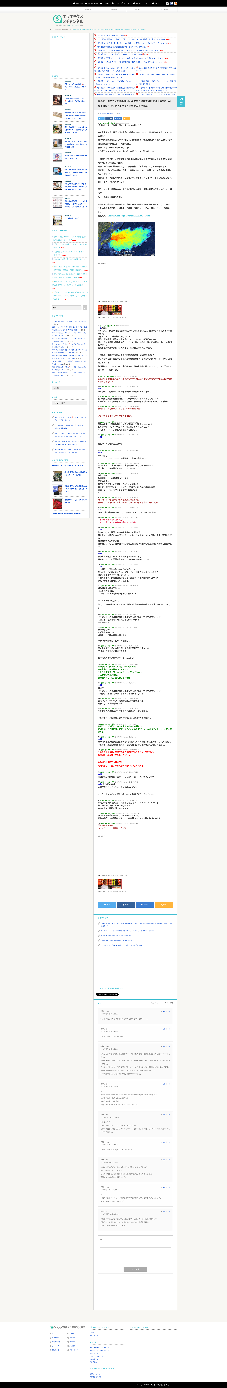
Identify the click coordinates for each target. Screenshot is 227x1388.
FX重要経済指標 (92, 3)
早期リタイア (74, 1350)
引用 (169, 1011)
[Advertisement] (134, 20)
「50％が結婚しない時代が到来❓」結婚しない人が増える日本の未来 (75, 101)
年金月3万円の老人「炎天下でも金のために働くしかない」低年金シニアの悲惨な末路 (76, 144)
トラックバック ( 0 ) (155, 1003)
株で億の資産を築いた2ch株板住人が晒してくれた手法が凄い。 (123, 945)
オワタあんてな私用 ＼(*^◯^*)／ (101, 1350)
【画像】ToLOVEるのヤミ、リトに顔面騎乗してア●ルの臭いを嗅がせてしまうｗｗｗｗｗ (130, 62)
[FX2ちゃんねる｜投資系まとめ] (68, 20)
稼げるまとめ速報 (95, 1377)
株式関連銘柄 (56, 1342)
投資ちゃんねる (95, 1374)
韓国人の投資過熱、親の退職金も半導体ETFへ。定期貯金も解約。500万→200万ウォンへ (76, 172)
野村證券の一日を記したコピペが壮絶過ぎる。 (117, 935)
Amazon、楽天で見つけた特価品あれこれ (69, 259)
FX (62, 9)
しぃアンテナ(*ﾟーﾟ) (96, 1356)
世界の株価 (79, 3)
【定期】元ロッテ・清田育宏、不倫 (110, 35)
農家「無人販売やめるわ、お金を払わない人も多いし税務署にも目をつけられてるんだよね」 (76, 129)
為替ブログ (158, 3)
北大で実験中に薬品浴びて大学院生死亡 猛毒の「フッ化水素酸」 (122, 47)
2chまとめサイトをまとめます (99, 1348)
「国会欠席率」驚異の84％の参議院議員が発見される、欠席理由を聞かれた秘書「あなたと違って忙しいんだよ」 (76, 188)
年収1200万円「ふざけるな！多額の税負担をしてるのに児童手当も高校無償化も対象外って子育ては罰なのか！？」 (136, 925)
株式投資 (88, 9)
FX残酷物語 (55, 1337)
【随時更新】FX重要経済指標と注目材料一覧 (116, 940)
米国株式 (72, 1342)
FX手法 (72, 1333)
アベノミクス (139, 9)
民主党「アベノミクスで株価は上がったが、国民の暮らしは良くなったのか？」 (128, 931)
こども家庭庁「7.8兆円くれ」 (74, 218)
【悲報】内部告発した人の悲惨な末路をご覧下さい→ (69, 321)
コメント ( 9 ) (169, 1003)
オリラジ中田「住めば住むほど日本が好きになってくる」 (76, 157)
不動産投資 (55, 1350)
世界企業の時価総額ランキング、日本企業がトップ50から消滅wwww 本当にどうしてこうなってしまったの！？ (76, 205)
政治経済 (114, 9)
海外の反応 (127, 3)
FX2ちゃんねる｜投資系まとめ (155, 1385)
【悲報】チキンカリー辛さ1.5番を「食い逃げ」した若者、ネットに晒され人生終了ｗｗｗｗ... (132, 43)
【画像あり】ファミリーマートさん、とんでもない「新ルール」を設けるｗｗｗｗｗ (128, 50)
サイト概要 (164, 9)
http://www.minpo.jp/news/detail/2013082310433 (128, 216)
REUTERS (106, 3)
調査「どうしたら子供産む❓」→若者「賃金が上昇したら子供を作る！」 (75, 86)
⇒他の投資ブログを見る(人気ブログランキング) (67, 465)
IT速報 (92, 1333)
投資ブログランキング (143, 3)
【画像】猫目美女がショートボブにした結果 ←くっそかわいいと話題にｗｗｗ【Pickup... (131, 58)
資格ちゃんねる (95, 1335)
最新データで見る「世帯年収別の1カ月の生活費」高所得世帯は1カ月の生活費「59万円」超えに (76, 115)
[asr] (126, 255)
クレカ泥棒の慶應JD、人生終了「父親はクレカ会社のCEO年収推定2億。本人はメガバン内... (131, 39)
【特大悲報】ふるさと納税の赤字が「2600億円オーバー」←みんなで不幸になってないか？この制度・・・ (70, 295)
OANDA (116, 3)
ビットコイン (56, 1346)
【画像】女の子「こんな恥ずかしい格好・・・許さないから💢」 (121, 54)
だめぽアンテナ (95, 1359)
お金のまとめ (94, 1353)
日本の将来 (110, 113)
